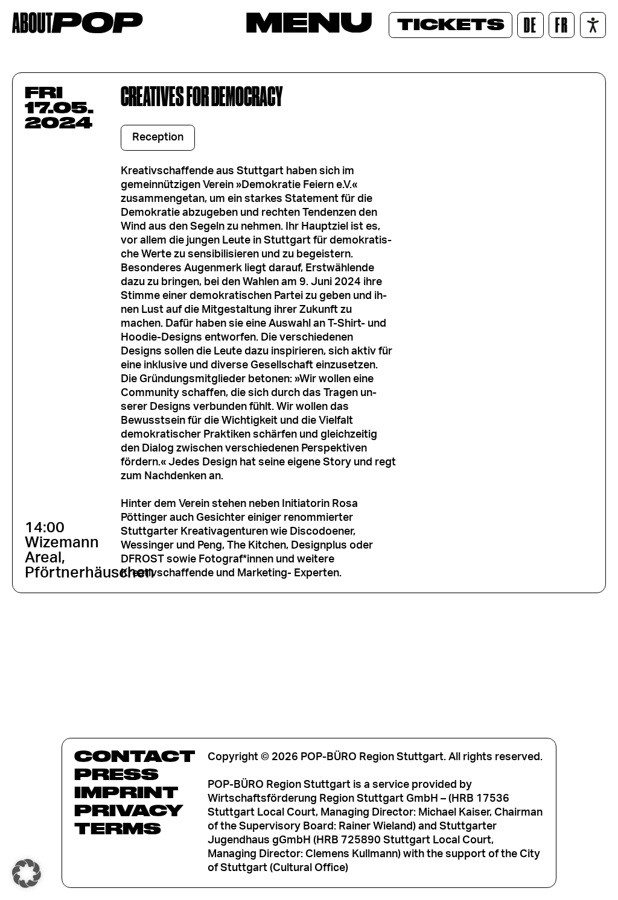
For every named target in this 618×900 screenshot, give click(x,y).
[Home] (77, 22)
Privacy (128, 810)
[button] (26, 873)
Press (116, 774)
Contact (135, 756)
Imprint (126, 792)
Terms (117, 828)
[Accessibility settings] (593, 25)
